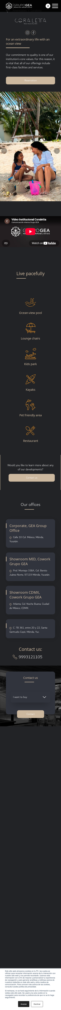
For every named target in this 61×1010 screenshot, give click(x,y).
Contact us (31, 478)
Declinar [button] (37, 1004)
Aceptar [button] (24, 1004)
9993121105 (30, 657)
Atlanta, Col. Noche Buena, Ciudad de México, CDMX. (29, 606)
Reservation (30, 80)
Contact (31, 714)
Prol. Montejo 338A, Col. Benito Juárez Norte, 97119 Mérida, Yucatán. (29, 572)
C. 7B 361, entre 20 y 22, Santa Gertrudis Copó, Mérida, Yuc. (28, 630)
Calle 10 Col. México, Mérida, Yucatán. (26, 539)
